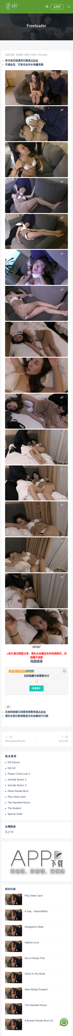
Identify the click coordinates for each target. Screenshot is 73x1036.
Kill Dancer (14, 762)
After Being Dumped (36, 989)
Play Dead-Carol (17, 797)
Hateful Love (32, 942)
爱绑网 (19, 55)
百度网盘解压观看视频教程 (25, 712)
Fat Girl (12, 768)
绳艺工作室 (30, 55)
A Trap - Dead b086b (36, 911)
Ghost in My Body (35, 974)
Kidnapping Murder (15, 741)
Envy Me (63, 741)
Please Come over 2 (19, 774)
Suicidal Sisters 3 (17, 785)
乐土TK (9, 832)
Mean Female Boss (18, 791)
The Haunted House (19, 802)
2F (8, 707)
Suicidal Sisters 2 (17, 779)
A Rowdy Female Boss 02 (39, 1020)
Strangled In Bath (34, 927)
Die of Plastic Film (35, 958)
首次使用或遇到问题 (21, 60)
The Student (14, 808)
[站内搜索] (47, 7)
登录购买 (36, 688)
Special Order (15, 814)
